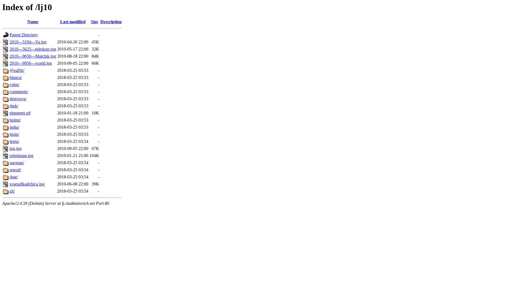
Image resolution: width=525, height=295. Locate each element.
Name (32, 21)
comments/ (19, 91)
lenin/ (14, 134)
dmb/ (14, 106)
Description (111, 21)
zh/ (12, 191)
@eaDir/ (17, 70)
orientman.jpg (21, 155)
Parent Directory (24, 35)
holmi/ (15, 120)
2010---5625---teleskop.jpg (33, 49)
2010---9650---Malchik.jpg (33, 56)
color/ (14, 84)
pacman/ (17, 162)
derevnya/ (18, 98)
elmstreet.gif (20, 113)
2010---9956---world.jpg (31, 63)
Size (94, 21)
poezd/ (15, 169)
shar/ (14, 177)
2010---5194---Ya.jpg (28, 42)
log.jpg (16, 148)
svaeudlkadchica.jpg (27, 184)
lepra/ (14, 141)
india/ (14, 127)
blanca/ (16, 77)
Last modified (73, 21)
